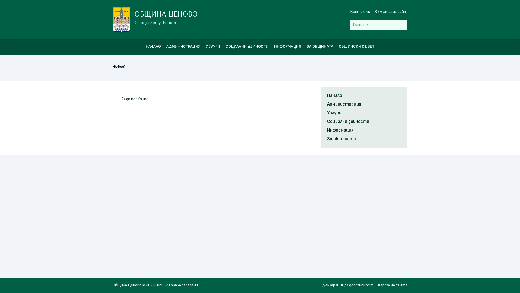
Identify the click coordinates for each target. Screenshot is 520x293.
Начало (153, 46)
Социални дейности (247, 46)
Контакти (360, 11)
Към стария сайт (391, 11)
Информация (287, 46)
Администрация (183, 46)
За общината (320, 46)
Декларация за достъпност (347, 285)
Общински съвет (357, 46)
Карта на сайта (392, 285)
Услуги (213, 46)
